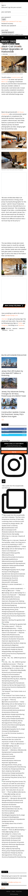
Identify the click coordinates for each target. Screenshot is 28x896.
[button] (14, 443)
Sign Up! (14, 451)
